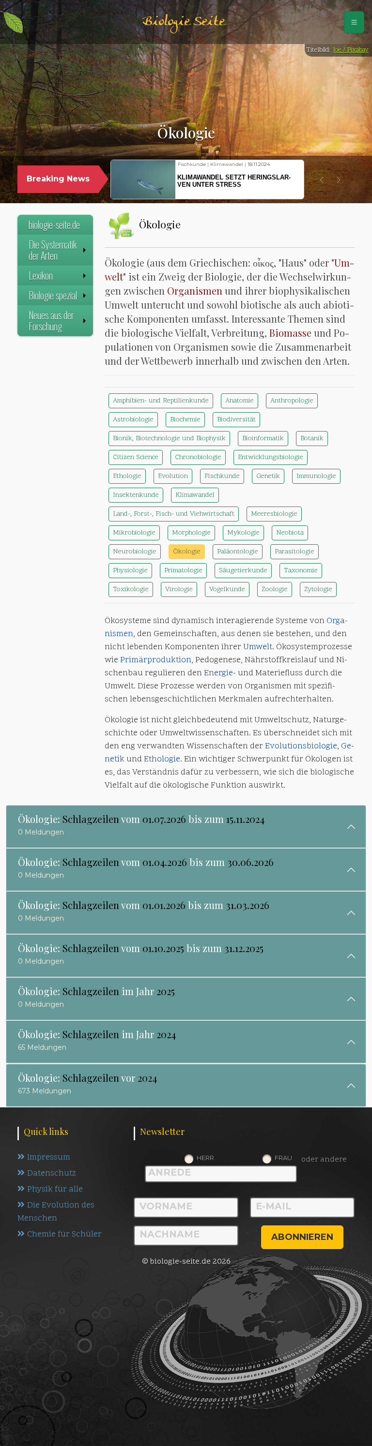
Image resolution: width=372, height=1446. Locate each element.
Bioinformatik (263, 438)
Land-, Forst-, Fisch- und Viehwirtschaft (173, 514)
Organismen (194, 290)
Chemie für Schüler (64, 1234)
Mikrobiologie (134, 532)
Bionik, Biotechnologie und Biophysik (169, 438)
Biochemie (185, 419)
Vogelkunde (227, 589)
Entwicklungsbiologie (270, 457)
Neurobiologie (134, 551)
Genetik (268, 476)
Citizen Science (135, 457)
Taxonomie (301, 570)
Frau (283, 1158)
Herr (205, 1158)
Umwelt (257, 647)
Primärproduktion (155, 660)
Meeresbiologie (274, 514)
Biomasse (290, 332)
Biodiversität (236, 419)
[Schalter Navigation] (354, 22)
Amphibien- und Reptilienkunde (161, 400)
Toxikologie (131, 589)
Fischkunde (222, 476)
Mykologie (243, 532)
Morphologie (191, 532)
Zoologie (275, 589)
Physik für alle (55, 1189)
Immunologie (316, 476)
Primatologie (183, 570)
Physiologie (130, 570)
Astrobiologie (133, 419)
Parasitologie (294, 551)
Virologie (179, 589)
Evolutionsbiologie (301, 746)
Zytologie (318, 589)
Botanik (312, 438)
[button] (321, 180)
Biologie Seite (183, 22)
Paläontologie (237, 551)
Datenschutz (51, 1173)
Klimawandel (195, 495)
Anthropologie (291, 400)
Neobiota (290, 532)
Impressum (48, 1157)
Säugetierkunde (243, 570)
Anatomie (239, 400)
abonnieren (302, 1237)
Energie (218, 673)
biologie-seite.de (54, 224)
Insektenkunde (136, 495)
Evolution (173, 476)
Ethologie (127, 476)
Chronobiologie (198, 457)
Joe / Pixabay (351, 50)
